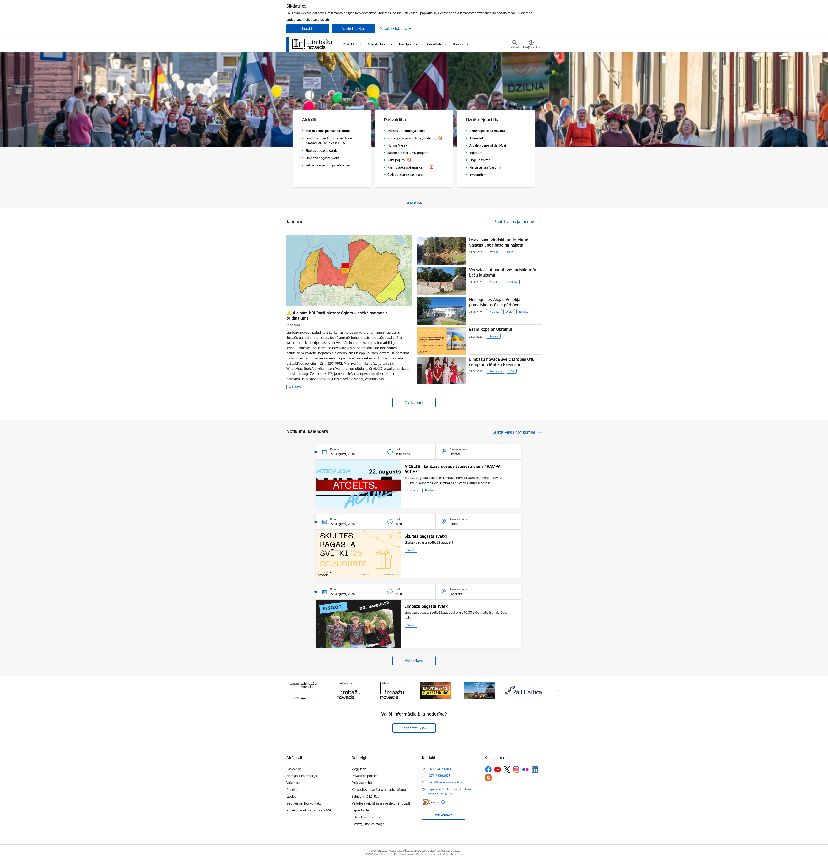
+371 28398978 (438, 775)
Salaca (509, 251)
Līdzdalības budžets (366, 817)
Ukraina (493, 336)
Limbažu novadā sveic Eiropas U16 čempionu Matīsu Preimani (501, 362)
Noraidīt (308, 29)
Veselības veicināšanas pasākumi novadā (381, 803)
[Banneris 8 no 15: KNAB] (392, 690)
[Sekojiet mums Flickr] (525, 769)
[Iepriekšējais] (270, 690)
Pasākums (431, 490)
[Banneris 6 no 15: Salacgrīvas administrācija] (305, 690)
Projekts (494, 311)
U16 (511, 371)
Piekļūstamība (362, 783)
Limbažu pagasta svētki (427, 606)
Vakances (293, 783)
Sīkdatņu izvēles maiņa (368, 824)
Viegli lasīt (359, 769)
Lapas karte (360, 810)
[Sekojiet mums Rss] (488, 777)
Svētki (410, 550)
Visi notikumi (414, 661)
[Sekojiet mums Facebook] (488, 769)
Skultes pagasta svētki (426, 536)
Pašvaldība (294, 769)
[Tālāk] (558, 690)
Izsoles (291, 796)
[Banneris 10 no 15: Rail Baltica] (479, 690)
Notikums (413, 490)
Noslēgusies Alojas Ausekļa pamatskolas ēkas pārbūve (494, 302)
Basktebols (495, 371)
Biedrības (511, 281)
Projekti (493, 251)
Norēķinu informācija (301, 776)
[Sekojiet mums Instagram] (516, 769)
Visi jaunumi (414, 402)
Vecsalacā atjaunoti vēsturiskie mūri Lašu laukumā (503, 272)
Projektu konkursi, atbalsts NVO (309, 810)
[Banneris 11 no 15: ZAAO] (523, 690)
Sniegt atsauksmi (414, 728)
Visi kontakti (443, 815)
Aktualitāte (295, 387)
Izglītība (523, 311)
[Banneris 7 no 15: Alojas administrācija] (348, 690)
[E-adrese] (430, 802)
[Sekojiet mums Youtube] (497, 769)
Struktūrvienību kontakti (303, 803)
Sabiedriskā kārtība (365, 796)
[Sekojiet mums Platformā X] (507, 769)
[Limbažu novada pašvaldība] (313, 44)
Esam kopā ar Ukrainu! (490, 329)
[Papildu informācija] (443, 802)
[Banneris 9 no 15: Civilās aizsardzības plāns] (436, 690)
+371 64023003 (439, 769)
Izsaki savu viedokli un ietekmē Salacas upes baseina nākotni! (498, 242)
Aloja (509, 311)
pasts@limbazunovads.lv (445, 782)
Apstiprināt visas (353, 29)
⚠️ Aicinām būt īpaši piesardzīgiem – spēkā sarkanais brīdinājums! (336, 315)
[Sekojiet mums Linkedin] (535, 769)
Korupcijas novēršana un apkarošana (379, 790)
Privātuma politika (365, 776)
